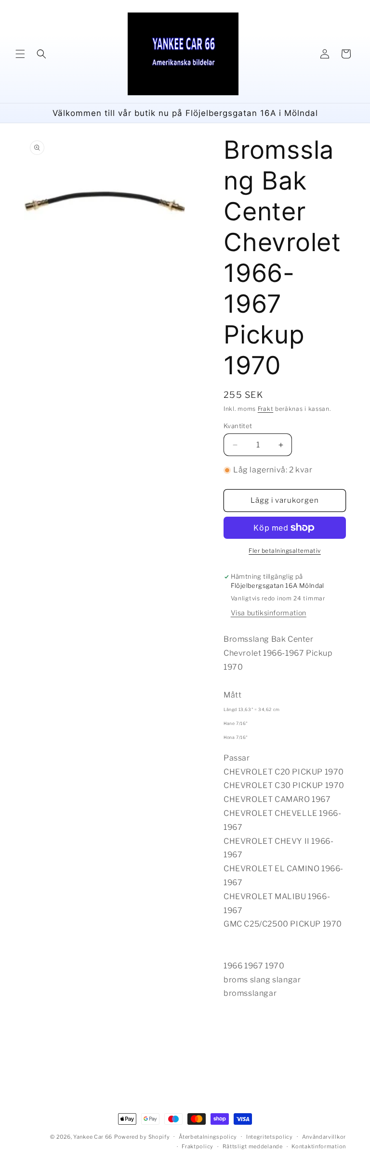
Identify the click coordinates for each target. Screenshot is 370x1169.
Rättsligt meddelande (253, 1146)
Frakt (266, 408)
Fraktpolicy (197, 1146)
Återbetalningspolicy (208, 1136)
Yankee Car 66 (92, 1136)
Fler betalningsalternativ (285, 550)
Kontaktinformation (318, 1146)
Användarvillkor (324, 1136)
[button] (20, 53)
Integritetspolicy (269, 1136)
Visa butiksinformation (268, 613)
